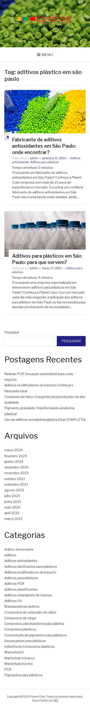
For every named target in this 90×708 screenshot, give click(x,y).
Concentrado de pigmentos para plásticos (35, 635)
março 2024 (13, 450)
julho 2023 (12, 496)
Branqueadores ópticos (22, 606)
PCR (7, 669)
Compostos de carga (20, 618)
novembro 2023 (16, 473)
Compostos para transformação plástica (34, 624)
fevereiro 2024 (15, 456)
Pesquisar (11, 332)
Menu (47, 54)
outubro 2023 (14, 479)
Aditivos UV (13, 601)
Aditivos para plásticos (44, 162)
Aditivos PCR (14, 584)
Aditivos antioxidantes (20, 561)
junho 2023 (12, 502)
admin (33, 158)
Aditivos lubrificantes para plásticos (30, 567)
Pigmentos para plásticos (23, 675)
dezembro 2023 (16, 467)
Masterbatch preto (18, 664)
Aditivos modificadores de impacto (30, 572)
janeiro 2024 (13, 462)
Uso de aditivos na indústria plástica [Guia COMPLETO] (44, 420)
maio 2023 (12, 507)
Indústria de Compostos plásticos (29, 647)
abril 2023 (11, 513)
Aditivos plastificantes (21, 589)
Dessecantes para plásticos (25, 641)
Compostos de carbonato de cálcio (30, 612)
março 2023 (13, 519)
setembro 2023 (16, 485)
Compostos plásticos (20, 629)
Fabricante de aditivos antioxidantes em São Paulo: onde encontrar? (44, 146)
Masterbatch (14, 652)
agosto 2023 (14, 490)
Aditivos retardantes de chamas (28, 595)
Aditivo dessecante (18, 549)
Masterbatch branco (19, 658)
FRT (56, 700)
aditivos (10, 555)
